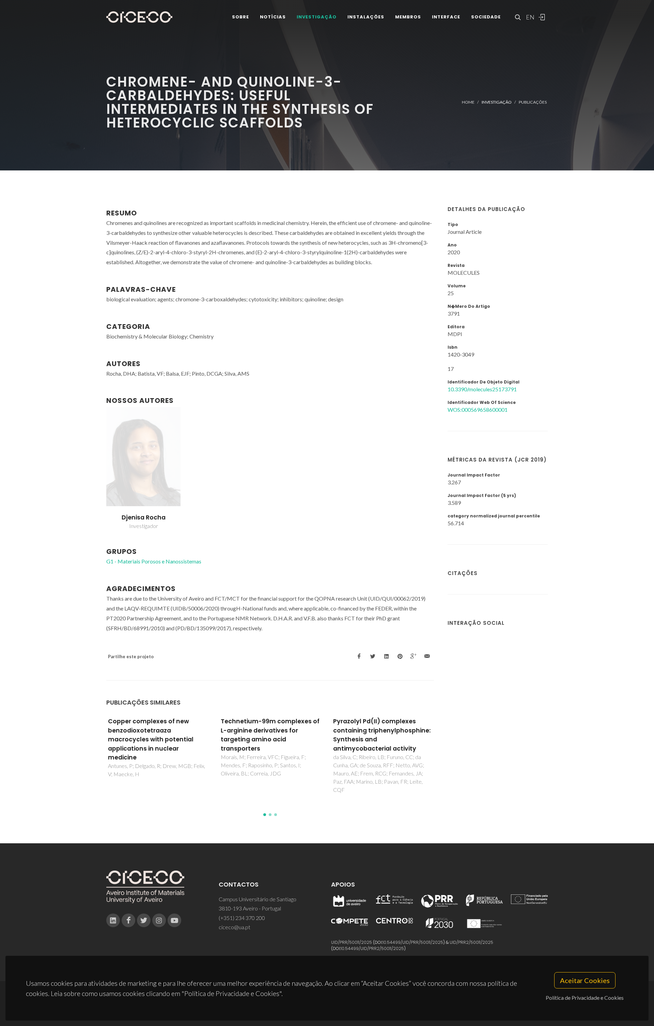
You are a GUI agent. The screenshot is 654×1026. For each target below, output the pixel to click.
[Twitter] (144, 920)
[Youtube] (174, 920)
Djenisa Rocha (144, 517)
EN (529, 17)
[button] (264, 814)
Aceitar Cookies (585, 980)
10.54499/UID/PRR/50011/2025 (413, 942)
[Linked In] (113, 920)
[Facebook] (128, 920)
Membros (408, 17)
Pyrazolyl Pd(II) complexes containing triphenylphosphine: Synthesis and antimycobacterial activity (382, 734)
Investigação (317, 17)
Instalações (365, 17)
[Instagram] (159, 920)
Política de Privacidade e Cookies (585, 997)
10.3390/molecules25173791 (482, 389)
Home (468, 102)
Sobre (240, 17)
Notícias (273, 17)
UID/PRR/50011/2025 (351, 942)
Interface (446, 17)
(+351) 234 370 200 (242, 918)
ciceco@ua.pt (234, 927)
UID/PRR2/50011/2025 (471, 942)
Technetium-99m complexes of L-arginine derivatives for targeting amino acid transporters (270, 734)
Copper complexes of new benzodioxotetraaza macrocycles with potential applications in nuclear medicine (150, 739)
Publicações (533, 102)
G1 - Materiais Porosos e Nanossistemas (153, 561)
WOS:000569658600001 (478, 409)
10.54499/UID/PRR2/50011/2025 (372, 948)
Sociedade (486, 17)
